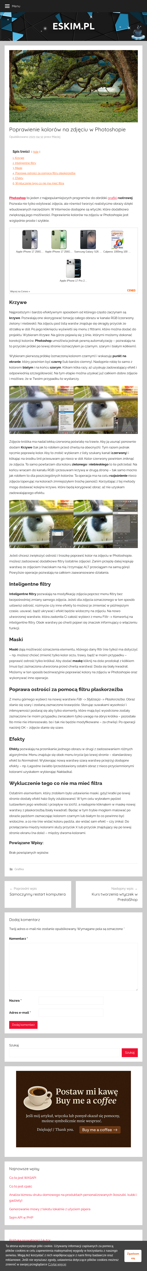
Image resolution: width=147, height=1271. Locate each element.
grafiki (112, 198)
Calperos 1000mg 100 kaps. (117, 251)
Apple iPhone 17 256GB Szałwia (59, 251)
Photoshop (17, 198)
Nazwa (15, 1000)
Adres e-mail (20, 1012)
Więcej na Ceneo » (20, 291)
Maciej (56, 137)
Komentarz (18, 938)
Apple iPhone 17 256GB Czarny (30, 251)
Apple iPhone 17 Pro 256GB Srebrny (73, 280)
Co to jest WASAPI (22, 1178)
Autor (46, 1240)
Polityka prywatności (24, 1240)
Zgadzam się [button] (133, 1256)
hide (35, 151)
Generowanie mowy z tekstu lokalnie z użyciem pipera (49, 1209)
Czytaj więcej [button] (57, 1264)
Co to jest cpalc (20, 1186)
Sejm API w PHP (21, 1217)
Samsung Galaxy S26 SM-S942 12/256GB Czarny (88, 251)
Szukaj (14, 1045)
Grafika (19, 869)
